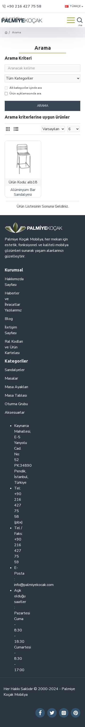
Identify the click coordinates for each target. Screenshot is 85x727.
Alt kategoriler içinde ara (25, 88)
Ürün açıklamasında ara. (25, 93)
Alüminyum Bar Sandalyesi (22, 192)
